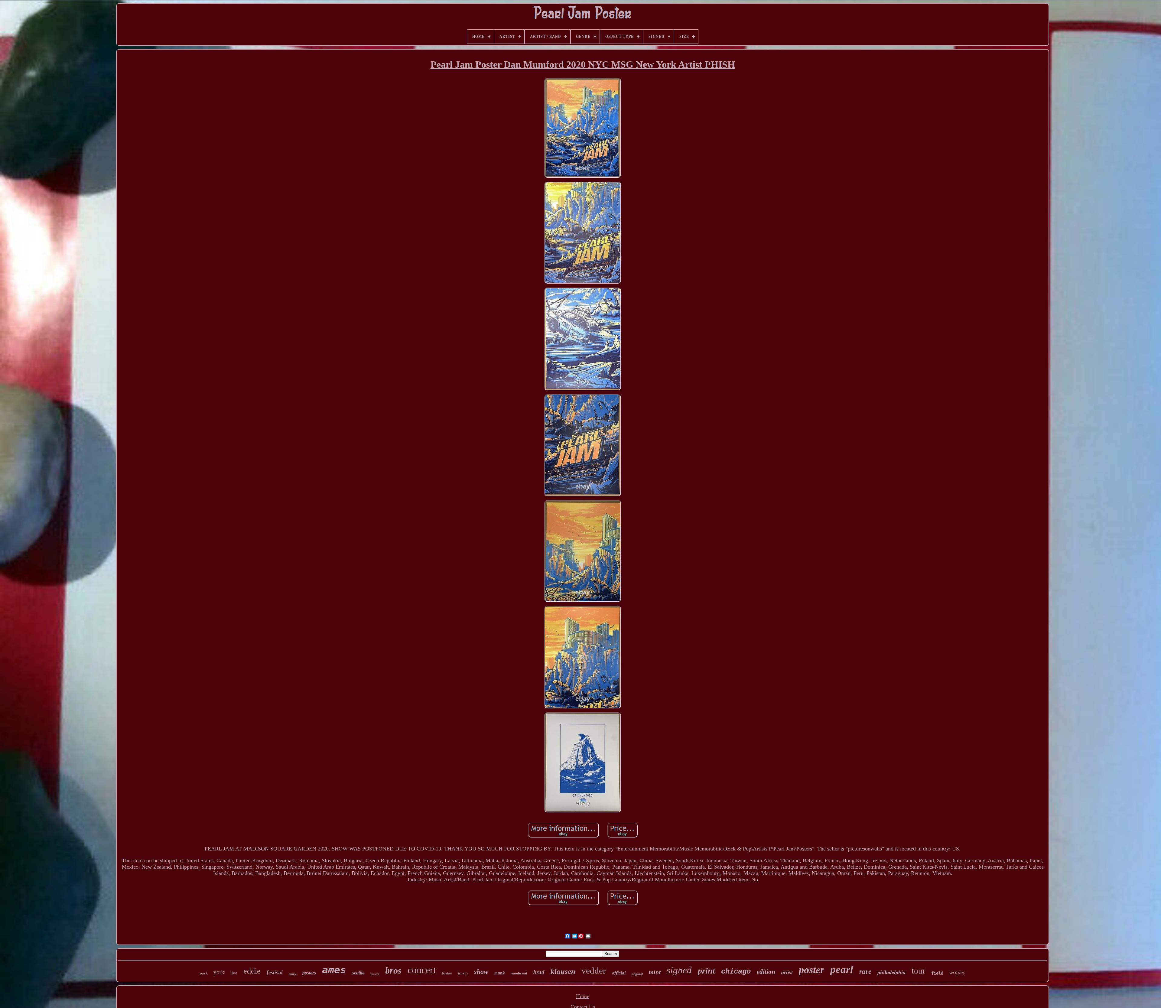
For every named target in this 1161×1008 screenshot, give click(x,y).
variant (374, 974)
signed (679, 970)
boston (447, 973)
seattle (358, 972)
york (218, 972)
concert (422, 969)
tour (918, 970)
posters (309, 972)
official (619, 973)
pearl (841, 969)
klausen (563, 971)
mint (655, 972)
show (481, 971)
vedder (593, 970)
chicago (736, 971)
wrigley (957, 972)
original (637, 974)
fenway (463, 973)
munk (499, 973)
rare (865, 971)
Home (582, 996)
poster (811, 969)
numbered (519, 973)
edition (766, 971)
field (937, 973)
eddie (252, 971)
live (233, 973)
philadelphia (891, 972)
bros (393, 970)
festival (275, 972)
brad (539, 972)
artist (787, 972)
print (706, 970)
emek (292, 974)
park (203, 973)
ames (334, 970)
